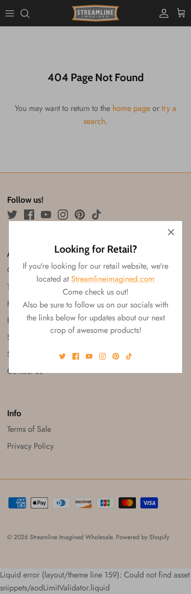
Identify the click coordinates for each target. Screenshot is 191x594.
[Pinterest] (115, 356)
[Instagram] (102, 356)
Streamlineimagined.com (113, 279)
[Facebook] (75, 356)
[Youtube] (89, 356)
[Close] (171, 232)
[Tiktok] (129, 356)
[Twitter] (62, 356)
